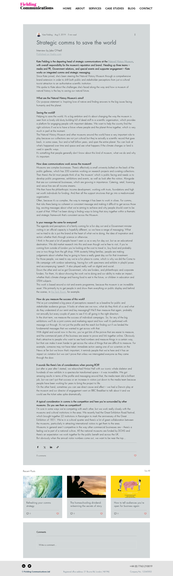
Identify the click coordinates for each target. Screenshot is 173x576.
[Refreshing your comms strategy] (42, 487)
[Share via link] (57, 447)
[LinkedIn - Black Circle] (23, 566)
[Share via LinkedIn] (51, 447)
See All (147, 470)
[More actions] (135, 34)
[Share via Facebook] (37, 447)
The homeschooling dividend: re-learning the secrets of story (86, 504)
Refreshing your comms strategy (38, 504)
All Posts (26, 15)
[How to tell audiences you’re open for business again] (130, 487)
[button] (146, 16)
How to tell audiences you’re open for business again (129, 504)
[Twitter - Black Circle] (29, 566)
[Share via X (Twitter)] (44, 447)
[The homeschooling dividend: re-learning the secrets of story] (86, 487)
